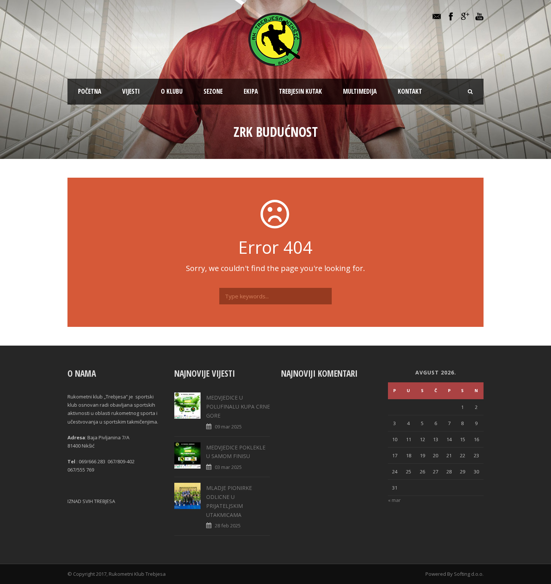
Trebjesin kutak (300, 91)
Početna (89, 91)
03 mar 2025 (228, 467)
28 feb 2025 (228, 525)
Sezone (213, 91)
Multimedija (360, 91)
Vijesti (131, 91)
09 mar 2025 (228, 426)
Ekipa (251, 91)
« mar (394, 500)
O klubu (172, 91)
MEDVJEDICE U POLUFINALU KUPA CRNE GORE (238, 406)
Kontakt (410, 91)
